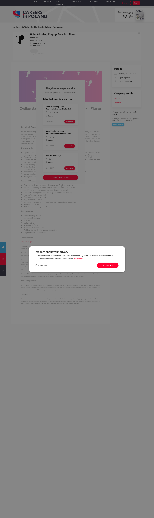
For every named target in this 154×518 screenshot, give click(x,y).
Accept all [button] (108, 265)
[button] (42, 265)
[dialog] (77, 259)
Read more (78, 258)
